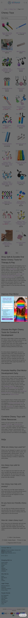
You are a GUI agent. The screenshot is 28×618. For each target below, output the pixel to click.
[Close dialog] (26, 297)
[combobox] (3, 308)
